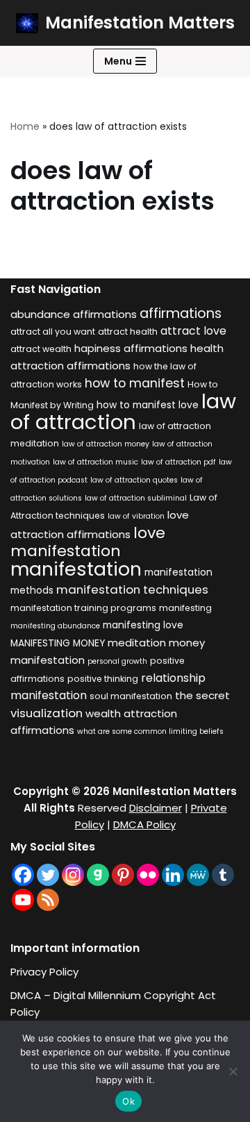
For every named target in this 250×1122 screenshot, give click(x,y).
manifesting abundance (55, 626)
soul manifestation (131, 696)
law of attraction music (95, 462)
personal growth (117, 661)
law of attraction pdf (178, 462)
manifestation (76, 569)
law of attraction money (105, 444)
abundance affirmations (73, 314)
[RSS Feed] (48, 900)
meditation (137, 642)
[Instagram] (73, 875)
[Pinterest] (123, 875)
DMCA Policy (144, 824)
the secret (202, 695)
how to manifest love (148, 405)
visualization (46, 713)
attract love (193, 331)
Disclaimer (155, 808)
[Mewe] (198, 875)
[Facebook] (23, 875)
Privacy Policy (44, 971)
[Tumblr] (223, 875)
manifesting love (143, 625)
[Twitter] (48, 875)
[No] (233, 1071)
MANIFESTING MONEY (57, 643)
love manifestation (87, 542)
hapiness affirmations (131, 348)
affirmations (181, 313)
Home (25, 126)
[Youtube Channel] (23, 900)
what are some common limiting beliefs (150, 731)
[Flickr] (148, 875)
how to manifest (135, 383)
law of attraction (123, 411)
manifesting (185, 608)
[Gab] (98, 875)
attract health (128, 331)
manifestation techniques (132, 589)
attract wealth (41, 349)
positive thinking (102, 679)
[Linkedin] (173, 875)
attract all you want (52, 331)
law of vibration (136, 516)
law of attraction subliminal (136, 498)
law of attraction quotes (134, 480)
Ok (128, 1101)
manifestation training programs (83, 608)
